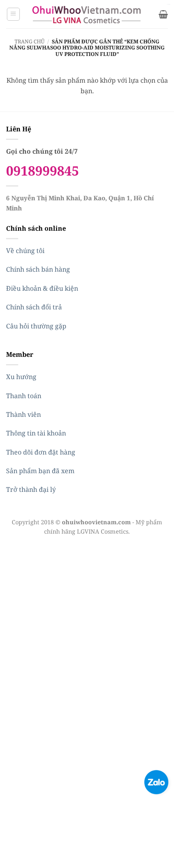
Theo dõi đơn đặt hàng (40, 452)
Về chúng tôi (25, 250)
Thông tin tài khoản (36, 433)
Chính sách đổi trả (34, 306)
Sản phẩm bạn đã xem (40, 470)
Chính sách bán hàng (38, 269)
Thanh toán (23, 395)
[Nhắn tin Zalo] (156, 781)
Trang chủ (30, 41)
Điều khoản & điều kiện (42, 288)
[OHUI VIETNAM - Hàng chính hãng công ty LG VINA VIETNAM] (87, 14)
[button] (13, 14)
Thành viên (23, 414)
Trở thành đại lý (31, 489)
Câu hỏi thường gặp (36, 326)
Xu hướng (21, 376)
